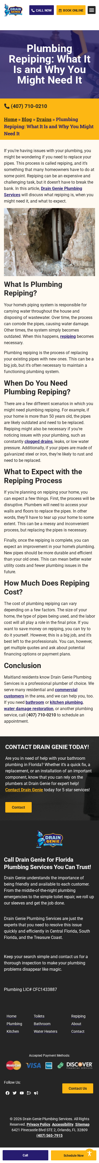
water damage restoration (28, 708)
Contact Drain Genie (24, 789)
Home (10, 119)
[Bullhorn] (36, 1093)
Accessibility (62, 1124)
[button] (92, 10)
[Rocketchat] (28, 1093)
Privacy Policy (38, 1124)
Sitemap (82, 1124)
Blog (27, 119)
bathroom (35, 702)
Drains (43, 119)
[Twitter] (14, 1093)
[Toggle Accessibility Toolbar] (89, 1153)
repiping (68, 336)
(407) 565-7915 (49, 1135)
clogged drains (39, 441)
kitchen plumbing (66, 702)
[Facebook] (7, 1093)
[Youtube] (21, 1093)
